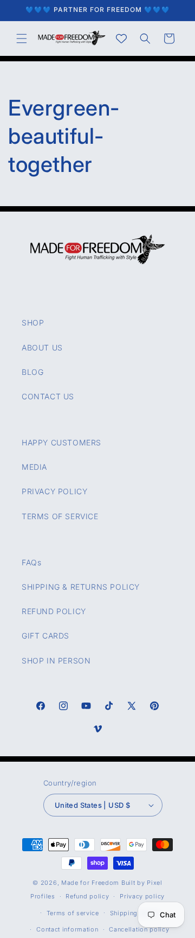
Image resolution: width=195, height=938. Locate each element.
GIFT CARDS (45, 635)
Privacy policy (142, 896)
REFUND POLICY (54, 611)
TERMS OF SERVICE (60, 516)
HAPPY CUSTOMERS (61, 442)
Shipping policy (135, 913)
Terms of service (73, 913)
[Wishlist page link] (121, 38)
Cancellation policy (139, 929)
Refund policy (87, 896)
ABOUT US (42, 347)
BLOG (32, 372)
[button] (22, 38)
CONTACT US (48, 396)
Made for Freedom (90, 882)
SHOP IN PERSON (56, 660)
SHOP (33, 322)
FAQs (31, 562)
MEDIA (34, 466)
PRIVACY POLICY (54, 491)
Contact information (67, 929)
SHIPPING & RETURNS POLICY (81, 586)
